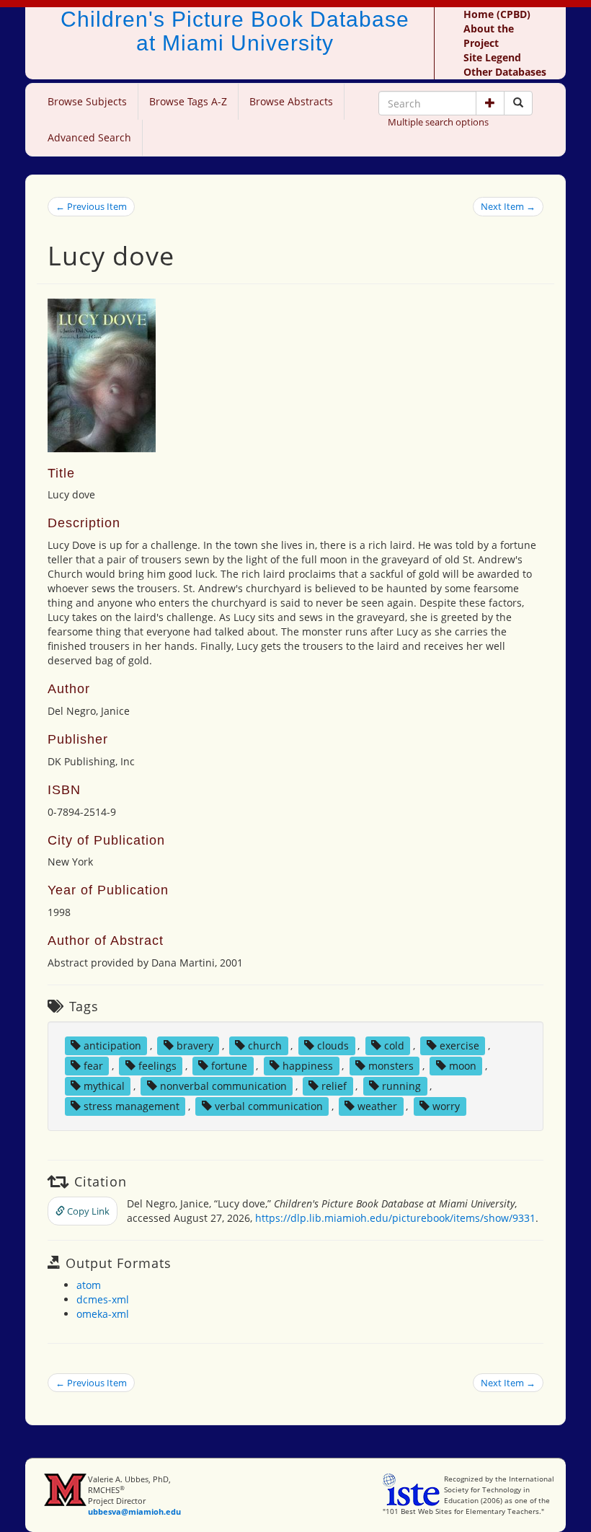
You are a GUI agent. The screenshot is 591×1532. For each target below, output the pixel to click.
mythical (104, 1086)
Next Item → (508, 206)
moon (462, 1066)
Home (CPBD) (496, 14)
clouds (333, 1045)
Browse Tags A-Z (188, 101)
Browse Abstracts (291, 101)
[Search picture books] (518, 103)
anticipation (112, 1045)
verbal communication (269, 1106)
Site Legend (492, 57)
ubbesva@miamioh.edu (134, 1511)
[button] (490, 103)
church (265, 1045)
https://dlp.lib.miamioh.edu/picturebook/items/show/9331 (395, 1218)
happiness (308, 1066)
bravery (195, 1045)
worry (446, 1106)
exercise (459, 1045)
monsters (391, 1066)
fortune (229, 1066)
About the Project (488, 36)
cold (394, 1045)
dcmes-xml (102, 1299)
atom (88, 1285)
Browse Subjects (87, 101)
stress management (131, 1106)
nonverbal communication (223, 1086)
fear (93, 1066)
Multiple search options (438, 121)
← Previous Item (91, 206)
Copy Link (87, 1211)
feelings (157, 1066)
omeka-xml (102, 1314)
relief (334, 1086)
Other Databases (504, 72)
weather (377, 1106)
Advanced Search (89, 137)
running (401, 1086)
